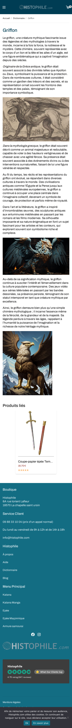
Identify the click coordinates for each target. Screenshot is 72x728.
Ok (26, 723)
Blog (5, 578)
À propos (8, 554)
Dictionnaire (10, 570)
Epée (6, 610)
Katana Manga (11, 602)
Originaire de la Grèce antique (21, 66)
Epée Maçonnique (13, 618)
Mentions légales (11, 702)
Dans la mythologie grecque (20, 145)
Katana (7, 594)
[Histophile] (36, 7)
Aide (5, 562)
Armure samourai (13, 626)
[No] (67, 717)
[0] (67, 7)
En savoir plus (41, 723)
